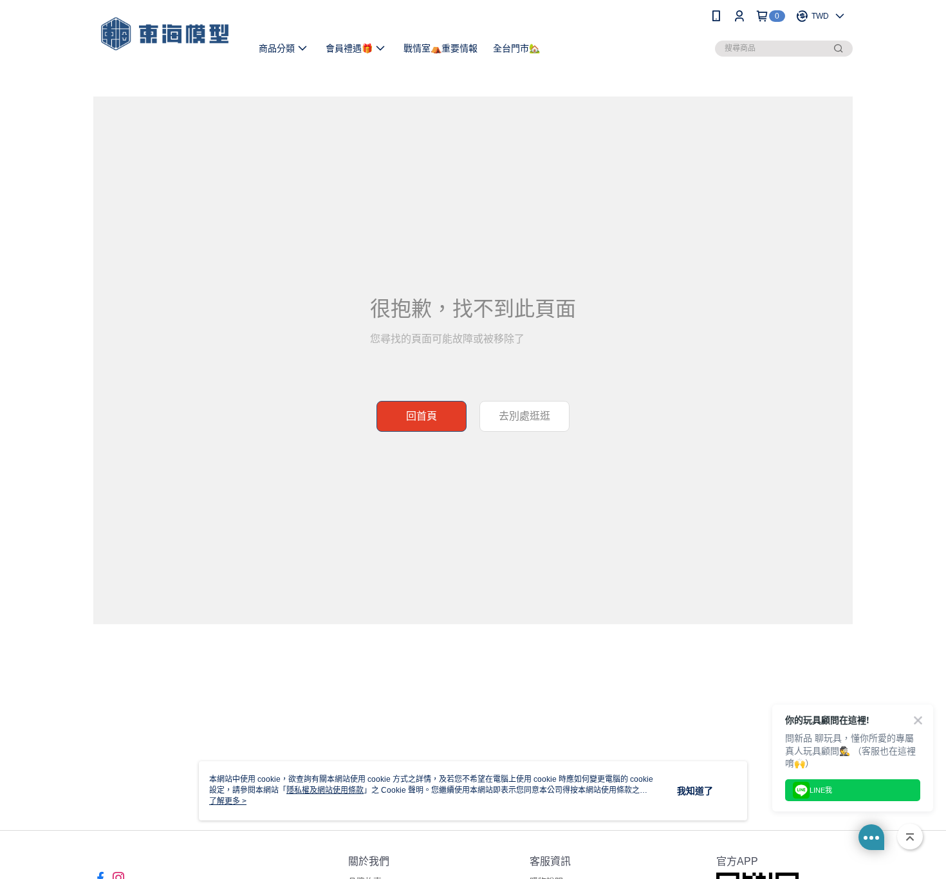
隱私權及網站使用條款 (325, 790)
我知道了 (695, 791)
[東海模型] (164, 34)
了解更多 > (227, 801)
